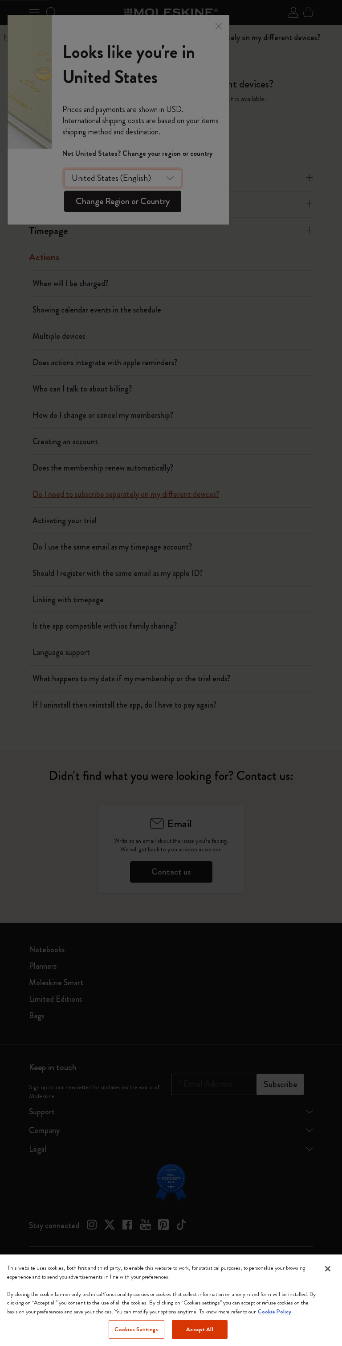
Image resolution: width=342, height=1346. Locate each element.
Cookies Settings (136, 1329)
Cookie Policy (274, 1311)
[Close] (328, 1269)
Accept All (199, 1329)
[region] (171, 1300)
